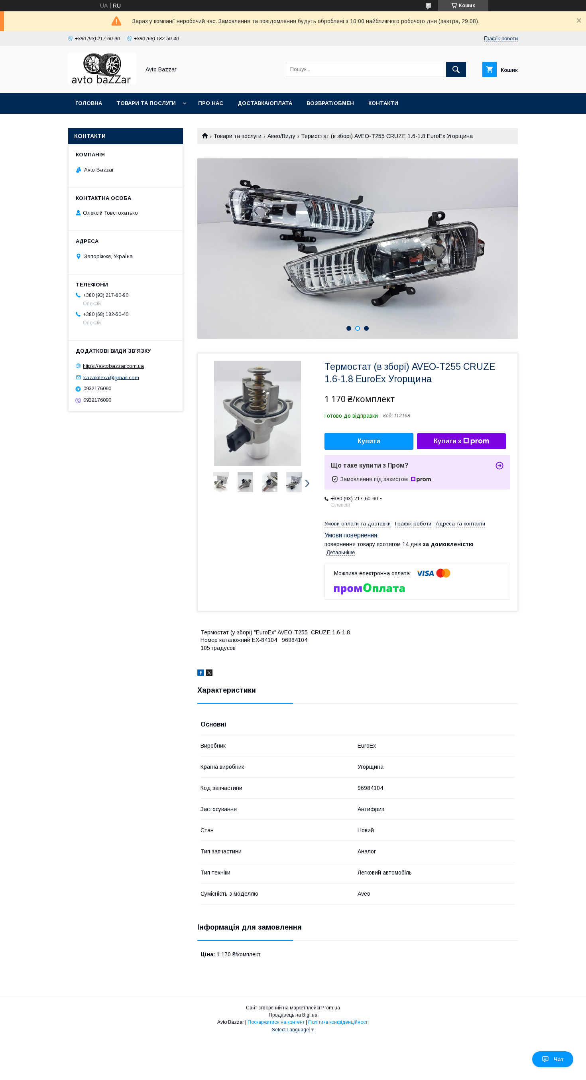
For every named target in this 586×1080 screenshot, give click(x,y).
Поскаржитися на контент (276, 1022)
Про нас (210, 103)
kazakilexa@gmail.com (111, 377)
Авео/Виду (281, 136)
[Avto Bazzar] (102, 82)
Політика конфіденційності (338, 1022)
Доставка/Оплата (265, 103)
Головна (88, 103)
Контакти (383, 103)
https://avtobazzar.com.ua (113, 366)
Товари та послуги (146, 103)
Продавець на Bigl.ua (293, 1015)
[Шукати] (456, 69)
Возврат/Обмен (330, 103)
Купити (369, 441)
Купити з (447, 441)
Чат (559, 1059)
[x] (209, 674)
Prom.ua (330, 1008)
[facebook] (200, 674)
